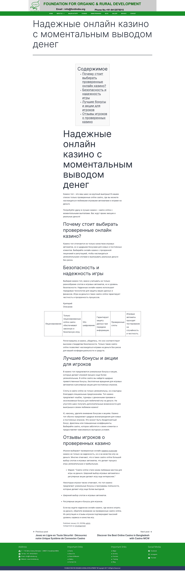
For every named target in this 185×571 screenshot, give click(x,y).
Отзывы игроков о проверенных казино (94, 118)
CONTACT (133, 13)
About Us (60, 13)
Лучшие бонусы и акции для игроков (94, 106)
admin (88, 523)
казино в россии (109, 451)
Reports (123, 13)
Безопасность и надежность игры (94, 94)
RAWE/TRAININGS (96, 13)
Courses (84, 13)
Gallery (114, 13)
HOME (51, 13)
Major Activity (73, 13)
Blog (106, 13)
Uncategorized (80, 526)
